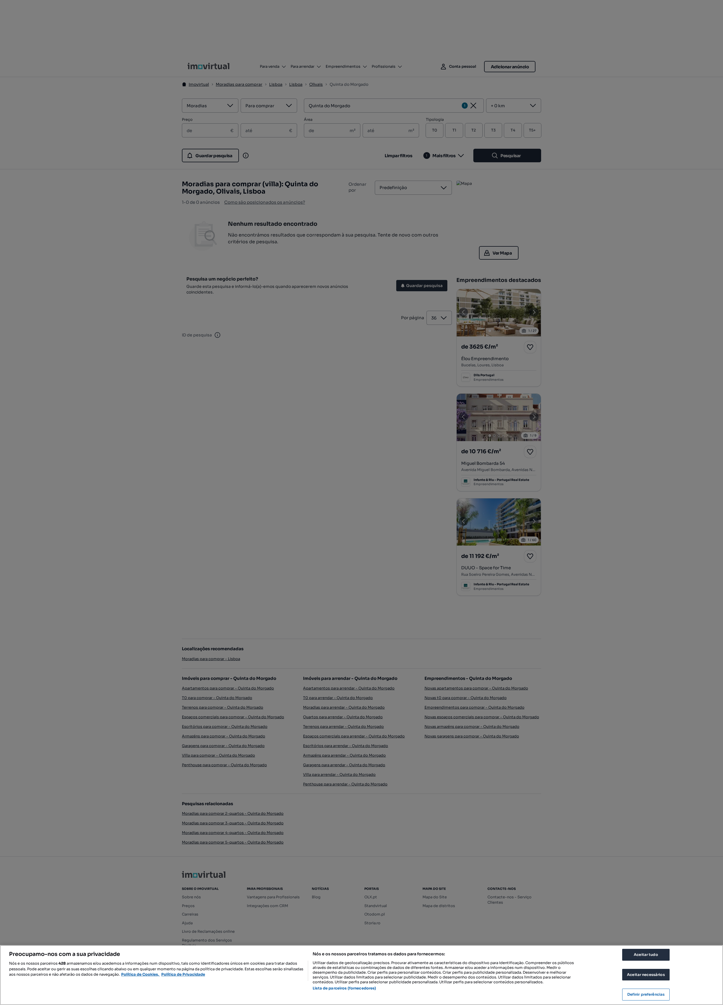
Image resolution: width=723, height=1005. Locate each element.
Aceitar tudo (646, 954)
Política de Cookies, (140, 974)
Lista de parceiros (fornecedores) (344, 988)
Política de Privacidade (183, 974)
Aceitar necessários (646, 974)
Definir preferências (646, 994)
